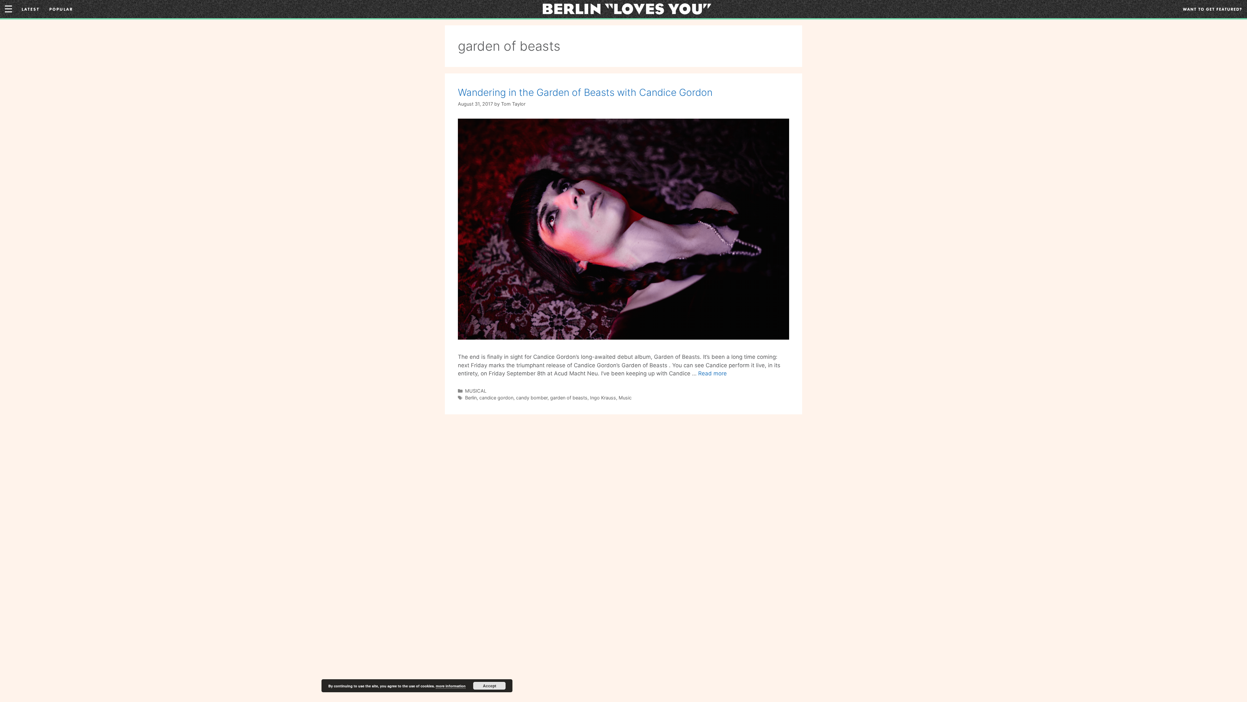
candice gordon (496, 397)
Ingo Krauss (603, 397)
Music (625, 397)
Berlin (471, 397)
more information (451, 685)
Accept (489, 686)
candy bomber (532, 397)
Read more (712, 373)
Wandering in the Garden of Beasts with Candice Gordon (585, 92)
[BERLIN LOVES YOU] (627, 8)
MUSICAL (475, 391)
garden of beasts (568, 397)
